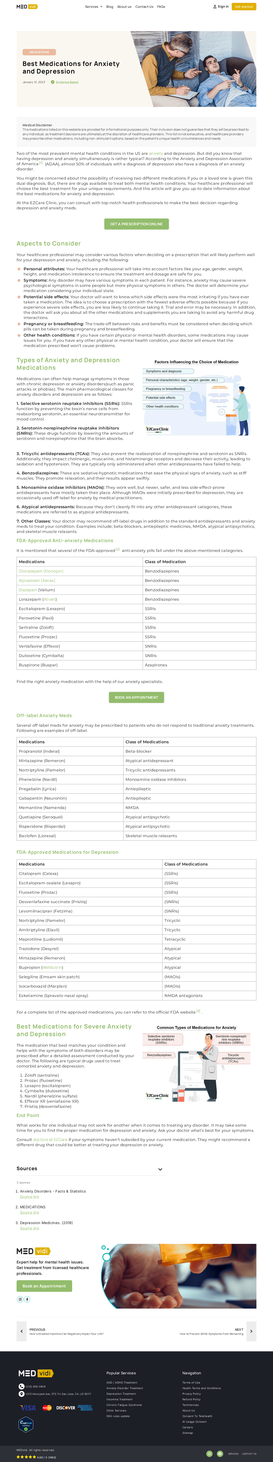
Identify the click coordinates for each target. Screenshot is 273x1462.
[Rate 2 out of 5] (22, 1457)
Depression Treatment (121, 1393)
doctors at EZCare (50, 1139)
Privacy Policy (191, 1393)
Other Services (116, 1410)
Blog (109, 6)
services (233, 1453)
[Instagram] (209, 1454)
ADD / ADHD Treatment (122, 1382)
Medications (39, 52)
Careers (187, 1427)
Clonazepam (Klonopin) (41, 571)
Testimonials (190, 1404)
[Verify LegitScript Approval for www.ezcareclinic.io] (26, 1431)
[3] (198, 1011)
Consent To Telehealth (197, 1416)
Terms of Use (191, 1382)
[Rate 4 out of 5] (30, 1457)
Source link (29, 1196)
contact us (249, 1453)
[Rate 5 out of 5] (34, 1457)
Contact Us (144, 6)
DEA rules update (118, 1416)
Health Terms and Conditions (201, 1388)
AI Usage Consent (194, 1421)
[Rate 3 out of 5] (26, 1457)
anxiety (156, 153)
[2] (118, 549)
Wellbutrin (52, 967)
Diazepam (28, 589)
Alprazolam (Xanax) (37, 580)
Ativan (50, 599)
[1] (41, 162)
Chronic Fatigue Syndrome (124, 1404)
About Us (188, 1410)
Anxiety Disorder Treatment (125, 1388)
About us (124, 6)
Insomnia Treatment (120, 1399)
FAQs (161, 6)
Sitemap (187, 1432)
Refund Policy (191, 1399)
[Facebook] (220, 1454)
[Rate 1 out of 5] (18, 1457)
